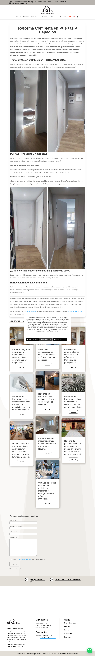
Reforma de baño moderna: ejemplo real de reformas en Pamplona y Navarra (47, 437)
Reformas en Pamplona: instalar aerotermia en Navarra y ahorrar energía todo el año (73, 395)
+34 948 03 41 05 (47, 635)
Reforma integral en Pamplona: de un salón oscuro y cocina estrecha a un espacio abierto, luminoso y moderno (21, 443)
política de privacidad (25, 559)
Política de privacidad (34, 654)
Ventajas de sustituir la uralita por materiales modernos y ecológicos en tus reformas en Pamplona (47, 484)
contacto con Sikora (75, 311)
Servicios (34, 17)
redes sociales (31, 311)
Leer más (21, 367)
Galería (44, 17)
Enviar (14, 564)
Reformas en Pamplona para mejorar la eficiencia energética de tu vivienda (47, 392)
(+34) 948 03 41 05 (60, 2)
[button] (89, 650)
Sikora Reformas (22, 17)
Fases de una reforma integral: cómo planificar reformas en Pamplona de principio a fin (73, 349)
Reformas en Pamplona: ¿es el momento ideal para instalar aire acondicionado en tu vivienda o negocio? (21, 396)
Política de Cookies (49, 654)
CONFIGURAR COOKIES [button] (60, 339)
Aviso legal (21, 654)
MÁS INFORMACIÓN (45, 339)
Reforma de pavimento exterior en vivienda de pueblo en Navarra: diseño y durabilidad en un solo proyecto (73, 440)
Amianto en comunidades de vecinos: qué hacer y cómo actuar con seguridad (47, 348)
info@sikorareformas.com (68, 579)
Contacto (63, 17)
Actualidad (53, 17)
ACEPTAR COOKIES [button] (32, 339)
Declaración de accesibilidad (68, 654)
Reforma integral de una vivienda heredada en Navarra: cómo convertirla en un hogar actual (21, 349)
